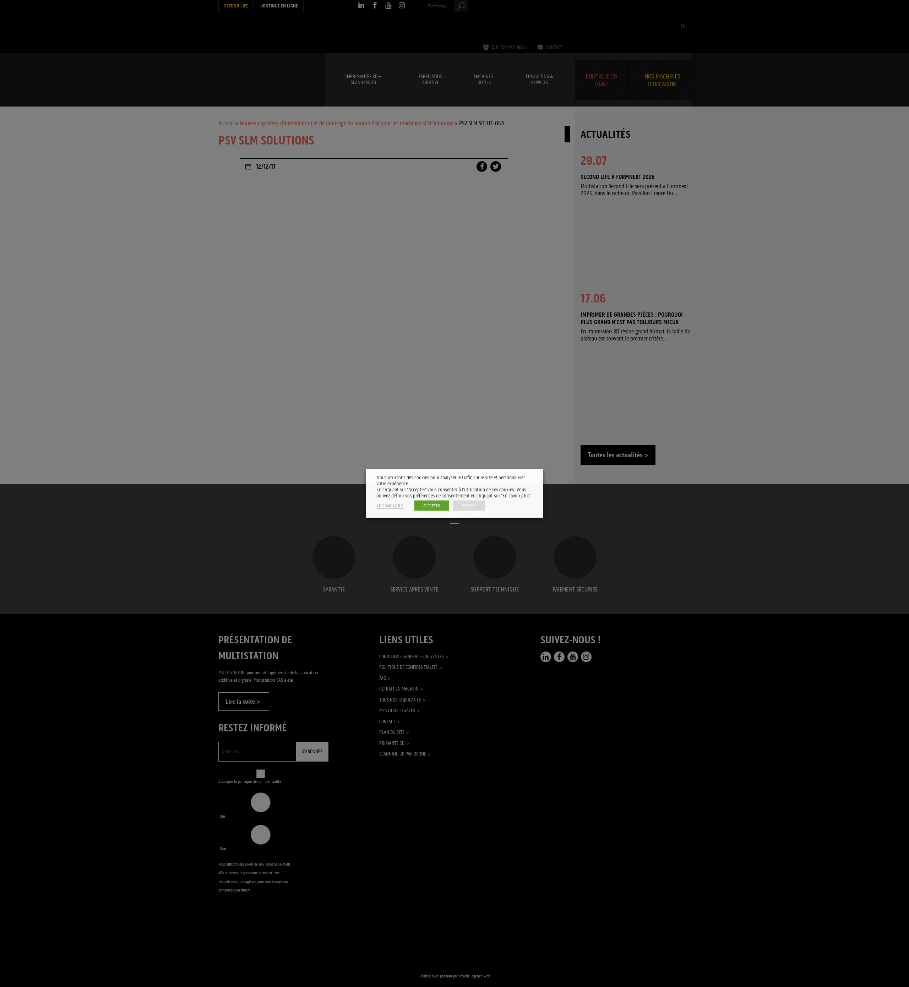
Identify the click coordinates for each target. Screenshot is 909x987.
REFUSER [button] (469, 505)
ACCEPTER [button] (431, 505)
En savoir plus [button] (390, 506)
